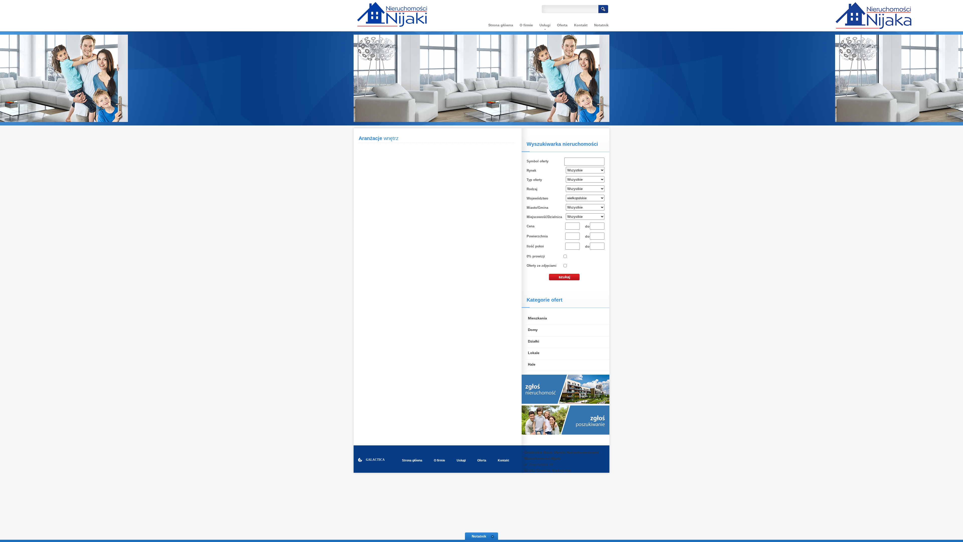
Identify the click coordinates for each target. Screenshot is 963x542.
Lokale (533, 353)
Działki (533, 341)
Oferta (562, 25)
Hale (531, 364)
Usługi (461, 460)
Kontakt (581, 25)
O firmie (526, 25)
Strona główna (500, 25)
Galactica (375, 459)
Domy (533, 330)
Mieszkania (537, 318)
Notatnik (601, 25)
